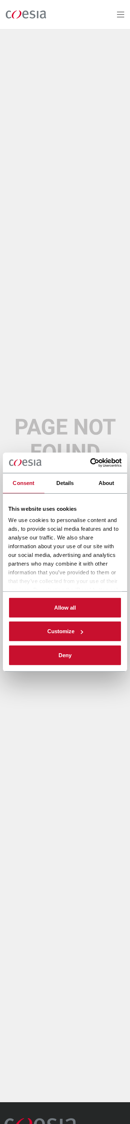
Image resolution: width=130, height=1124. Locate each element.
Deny (65, 655)
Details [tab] (65, 483)
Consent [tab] (23, 483)
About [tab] (106, 483)
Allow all (65, 607)
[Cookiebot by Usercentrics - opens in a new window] (92, 463)
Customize (60, 631)
